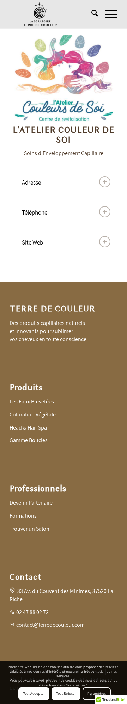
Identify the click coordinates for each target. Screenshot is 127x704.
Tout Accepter (34, 693)
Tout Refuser (66, 693)
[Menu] (107, 14)
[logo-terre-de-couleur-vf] (53, 14)
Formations (23, 515)
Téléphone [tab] (34, 212)
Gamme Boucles (29, 440)
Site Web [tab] (32, 242)
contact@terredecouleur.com (50, 625)
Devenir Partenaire (31, 502)
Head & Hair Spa (28, 427)
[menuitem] (91, 14)
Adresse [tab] (31, 182)
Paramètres (96, 693)
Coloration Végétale (33, 414)
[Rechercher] (91, 14)
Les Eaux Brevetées (32, 401)
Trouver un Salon (29, 528)
